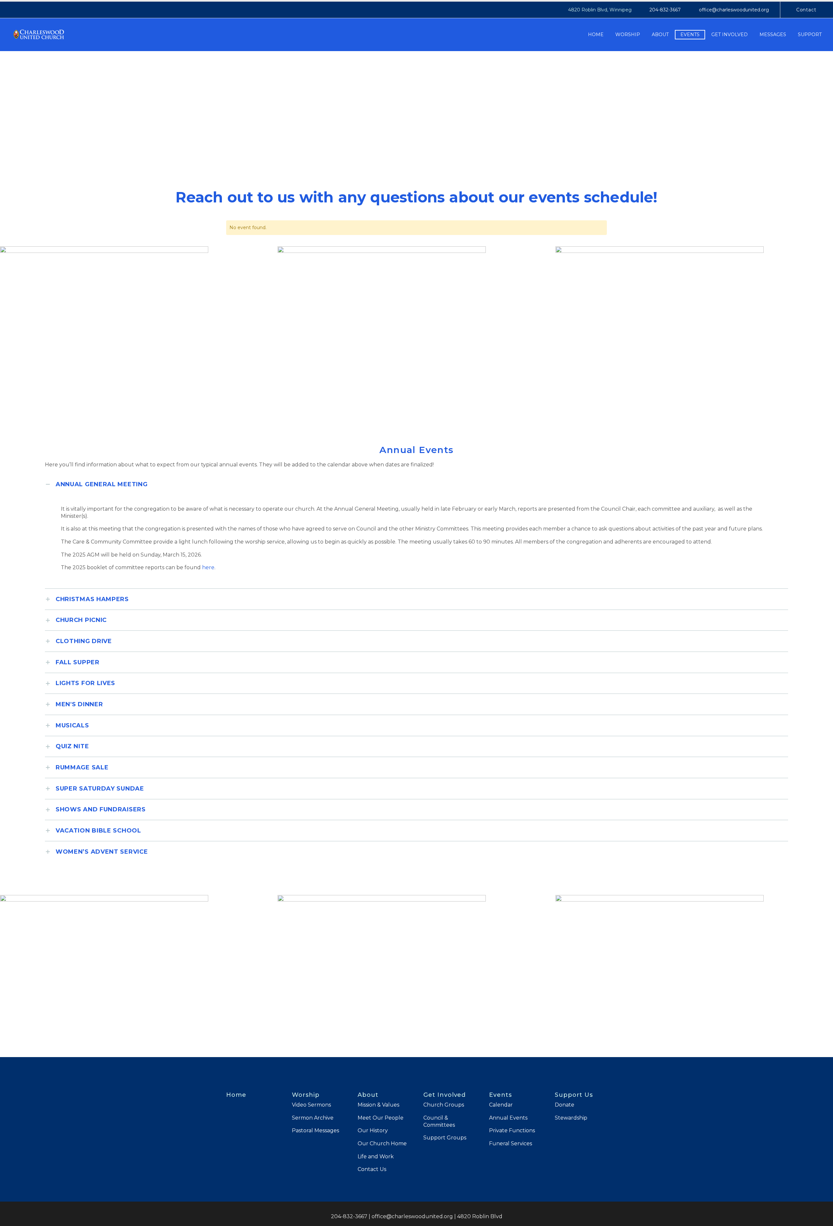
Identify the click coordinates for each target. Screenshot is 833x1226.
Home (596, 34)
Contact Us (372, 1169)
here (208, 567)
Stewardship (571, 1118)
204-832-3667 (665, 10)
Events (690, 34)
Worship (627, 34)
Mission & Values (378, 1105)
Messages (772, 34)
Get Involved (729, 34)
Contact (806, 10)
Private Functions (512, 1130)
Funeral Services (510, 1143)
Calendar (501, 1105)
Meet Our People (380, 1118)
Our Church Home (382, 1143)
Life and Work (376, 1156)
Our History (373, 1130)
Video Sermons (311, 1105)
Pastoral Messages (315, 1130)
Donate (564, 1105)
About (660, 34)
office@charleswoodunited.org (734, 10)
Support (810, 34)
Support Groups (444, 1138)
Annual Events (508, 1118)
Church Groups (443, 1105)
